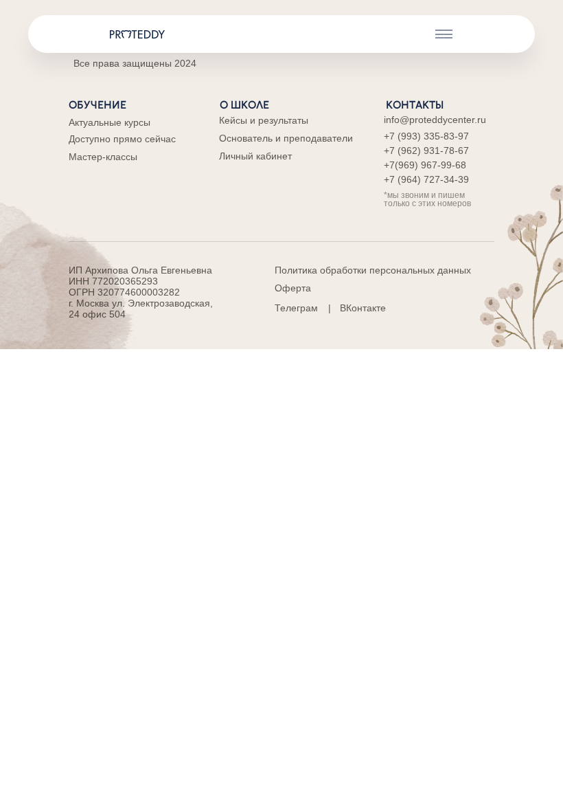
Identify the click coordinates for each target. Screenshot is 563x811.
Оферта (293, 287)
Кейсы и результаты (263, 120)
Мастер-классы (103, 156)
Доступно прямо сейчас (122, 138)
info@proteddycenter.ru (435, 119)
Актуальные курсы (109, 122)
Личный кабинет (255, 156)
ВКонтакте (363, 307)
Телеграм (296, 307)
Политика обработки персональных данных (373, 270)
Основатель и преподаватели (286, 138)
